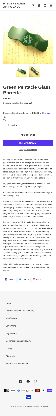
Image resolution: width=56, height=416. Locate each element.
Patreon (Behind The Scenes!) (20, 310)
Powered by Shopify (40, 406)
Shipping (7, 103)
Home (8, 303)
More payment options (28, 150)
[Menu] (51, 5)
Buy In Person (12, 333)
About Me (10, 356)
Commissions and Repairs (18, 341)
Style (5, 120)
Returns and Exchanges (17, 363)
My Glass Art (12, 318)
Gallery (9, 348)
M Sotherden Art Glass (14, 5)
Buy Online (11, 326)
